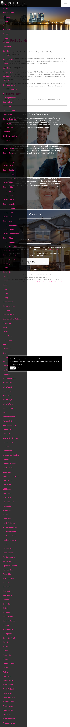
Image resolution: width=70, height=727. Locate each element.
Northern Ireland (9, 532)
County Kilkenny (9, 191)
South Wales (8, 617)
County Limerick (9, 204)
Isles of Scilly (8, 408)
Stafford (6, 625)
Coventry (6, 264)
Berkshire (6, 68)
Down (5, 289)
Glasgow (6, 353)
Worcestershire (9, 723)
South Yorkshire (9, 621)
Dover (5, 285)
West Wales (7, 693)
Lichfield (6, 446)
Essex (5, 327)
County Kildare (8, 187)
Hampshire (7, 361)
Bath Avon (7, 55)
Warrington (7, 676)
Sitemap (63, 281)
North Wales (7, 519)
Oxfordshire (7, 549)
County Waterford (10, 247)
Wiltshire (6, 714)
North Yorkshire (9, 523)
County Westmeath (10, 251)
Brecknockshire (9, 85)
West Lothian (8, 685)
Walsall (5, 672)
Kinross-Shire (8, 421)
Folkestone (7, 349)
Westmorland (8, 706)
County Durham (9, 174)
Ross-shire (7, 574)
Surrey (5, 646)
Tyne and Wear (9, 663)
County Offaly (8, 230)
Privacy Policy (30, 361)
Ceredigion (7, 123)
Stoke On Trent (9, 638)
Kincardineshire (9, 417)
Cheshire (6, 132)
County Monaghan (10, 225)
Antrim (5, 25)
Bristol (5, 93)
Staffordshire (8, 629)
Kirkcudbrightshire (10, 425)
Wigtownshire (8, 710)
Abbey (5, 8)
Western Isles (8, 702)
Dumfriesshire (8, 302)
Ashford (6, 38)
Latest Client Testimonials (35, 114)
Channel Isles (8, 127)
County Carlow (8, 144)
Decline (20, 368)
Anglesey (6, 17)
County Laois (8, 196)
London (6, 459)
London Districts (9, 463)
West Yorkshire (9, 697)
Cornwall (6, 140)
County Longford (9, 208)
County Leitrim (8, 200)
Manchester (7, 472)
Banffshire (7, 47)
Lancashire (7, 434)
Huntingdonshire (9, 378)
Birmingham (7, 76)
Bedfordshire (8, 59)
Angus (5, 21)
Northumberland (9, 536)
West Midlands (8, 689)
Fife (4, 344)
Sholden (6, 600)
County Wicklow (9, 259)
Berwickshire (8, 72)
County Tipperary (9, 242)
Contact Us (57, 281)
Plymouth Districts (10, 566)
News (47, 281)
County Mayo (8, 217)
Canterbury (7, 115)
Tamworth (7, 655)
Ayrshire (6, 42)
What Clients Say (41, 281)
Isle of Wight (8, 404)
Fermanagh (7, 340)
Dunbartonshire (9, 306)
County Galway (9, 178)
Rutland (6, 583)
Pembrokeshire (9, 557)
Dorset (5, 281)
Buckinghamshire (9, 98)
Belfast (5, 64)
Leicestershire (8, 442)
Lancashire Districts (11, 438)
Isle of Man (7, 391)
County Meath (8, 221)
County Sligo (8, 238)
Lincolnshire (7, 451)
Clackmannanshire (10, 136)
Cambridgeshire (9, 110)
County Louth (8, 213)
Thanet (5, 659)
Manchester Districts (11, 476)
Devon (5, 276)
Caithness (7, 106)
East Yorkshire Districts (12, 319)
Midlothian (7, 493)
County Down (8, 166)
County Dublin (8, 170)
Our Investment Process (30, 281)
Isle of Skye (7, 400)
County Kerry (8, 183)
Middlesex (7, 489)
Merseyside (7, 480)
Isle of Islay (7, 383)
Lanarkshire (7, 429)
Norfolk (5, 514)
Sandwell (6, 587)
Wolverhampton (9, 719)
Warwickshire (8, 680)
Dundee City (7, 310)
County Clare (8, 153)
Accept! (13, 368)
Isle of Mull (7, 395)
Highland (6, 374)
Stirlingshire (7, 634)
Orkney (5, 544)
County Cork (8, 157)
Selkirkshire (7, 595)
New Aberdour (8, 502)
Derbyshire (7, 272)
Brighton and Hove (10, 89)
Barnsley (6, 51)
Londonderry (8, 468)
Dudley (5, 293)
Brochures (51, 281)
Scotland (6, 591)
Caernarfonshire (9, 102)
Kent (4, 412)
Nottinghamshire (9, 540)
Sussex (6, 651)
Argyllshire (7, 30)
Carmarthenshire (9, 119)
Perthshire (7, 561)
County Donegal (9, 162)
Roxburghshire (8, 578)
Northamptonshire (10, 527)
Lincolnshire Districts (11, 455)
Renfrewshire (8, 570)
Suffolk (5, 642)
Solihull (5, 608)
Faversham (7, 336)
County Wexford (9, 255)
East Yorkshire (8, 315)
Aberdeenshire (8, 13)
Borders (6, 81)
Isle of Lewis (8, 387)
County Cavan (8, 149)
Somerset (7, 612)
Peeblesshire (8, 553)
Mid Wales (7, 485)
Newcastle (7, 506)
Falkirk (5, 332)
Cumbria (6, 268)
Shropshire (7, 604)
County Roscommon (11, 234)
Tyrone (5, 668)
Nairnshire (7, 498)
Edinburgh (7, 323)
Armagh (6, 34)
